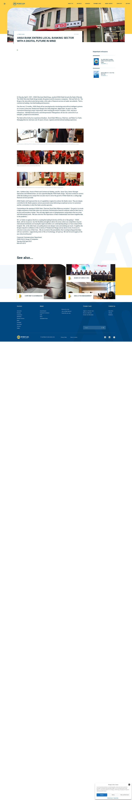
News (41, 316)
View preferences (124, 794)
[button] (129, 784)
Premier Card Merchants (88, 314)
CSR (41, 314)
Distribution (19, 316)
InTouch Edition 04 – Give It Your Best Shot (107, 73)
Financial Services (20, 318)
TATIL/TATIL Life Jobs (66, 313)
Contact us (111, 306)
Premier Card (87, 306)
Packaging (19, 322)
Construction (19, 314)
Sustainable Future (44, 318)
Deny (113, 794)
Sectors (19, 306)
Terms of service (110, 797)
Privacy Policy (115, 797)
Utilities (18, 328)
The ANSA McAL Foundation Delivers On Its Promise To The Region (107, 61)
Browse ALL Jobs (65, 309)
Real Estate (19, 324)
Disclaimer (110, 314)
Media (18, 320)
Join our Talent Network (66, 311)
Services (19, 326)
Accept (102, 794)
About (41, 306)
